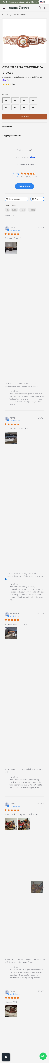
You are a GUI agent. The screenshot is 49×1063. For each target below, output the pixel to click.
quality (14, 210)
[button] (11, 248)
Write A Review (24, 186)
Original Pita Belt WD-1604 (17, 15)
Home (4, 15)
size (7, 210)
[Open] (6, 1057)
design (22, 210)
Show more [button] (9, 215)
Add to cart (24, 117)
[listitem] (37, 887)
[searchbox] (17, 199)
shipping (32, 210)
